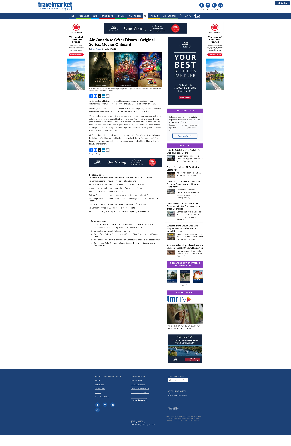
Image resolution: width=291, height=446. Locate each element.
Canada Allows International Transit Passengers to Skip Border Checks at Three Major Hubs (183, 206)
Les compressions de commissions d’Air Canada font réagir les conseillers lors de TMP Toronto (123, 200)
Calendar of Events (137, 380)
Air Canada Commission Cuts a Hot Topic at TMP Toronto (112, 208)
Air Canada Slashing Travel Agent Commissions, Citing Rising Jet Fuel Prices (119, 211)
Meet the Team (99, 385)
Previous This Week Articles (140, 393)
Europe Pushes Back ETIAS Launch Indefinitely (112, 231)
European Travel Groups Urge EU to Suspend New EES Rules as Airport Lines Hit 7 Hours (182, 228)
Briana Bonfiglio (96, 49)
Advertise (98, 393)
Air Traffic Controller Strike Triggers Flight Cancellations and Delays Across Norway (127, 240)
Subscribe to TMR (185, 136)
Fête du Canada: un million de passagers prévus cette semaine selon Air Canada (121, 195)
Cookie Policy (170, 420)
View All (185, 285)
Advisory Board (100, 389)
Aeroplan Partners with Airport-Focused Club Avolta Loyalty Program (116, 188)
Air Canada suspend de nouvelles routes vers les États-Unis (112, 181)
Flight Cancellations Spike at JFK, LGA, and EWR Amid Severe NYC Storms (123, 224)
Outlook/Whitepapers (138, 385)
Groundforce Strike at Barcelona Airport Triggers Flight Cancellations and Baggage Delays (126, 235)
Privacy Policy (179, 420)
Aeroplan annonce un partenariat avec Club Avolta (109, 191)
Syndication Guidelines (102, 397)
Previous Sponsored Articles (140, 389)
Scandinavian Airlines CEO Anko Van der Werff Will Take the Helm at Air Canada (120, 177)
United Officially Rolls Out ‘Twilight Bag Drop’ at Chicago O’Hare (184, 151)
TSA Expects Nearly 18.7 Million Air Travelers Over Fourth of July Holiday (118, 204)
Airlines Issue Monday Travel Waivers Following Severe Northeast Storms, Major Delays (183, 184)
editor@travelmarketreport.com (178, 395)
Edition (284, 3)
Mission (97, 380)
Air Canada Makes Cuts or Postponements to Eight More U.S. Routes (116, 184)
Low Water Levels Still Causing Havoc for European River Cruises (119, 228)
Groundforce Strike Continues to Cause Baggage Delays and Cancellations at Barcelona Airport (124, 244)
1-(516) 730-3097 (173, 409)
